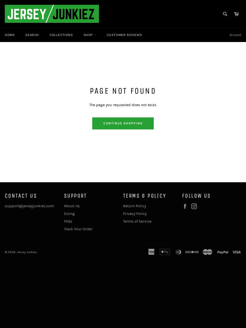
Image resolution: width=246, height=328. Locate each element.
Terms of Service (137, 221)
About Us (72, 206)
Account (235, 35)
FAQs (68, 221)
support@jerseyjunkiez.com (29, 206)
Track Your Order (78, 229)
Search (32, 35)
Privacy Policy (135, 213)
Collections (61, 35)
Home (10, 35)
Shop (89, 35)
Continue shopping (122, 123)
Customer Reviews (124, 35)
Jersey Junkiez (27, 252)
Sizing (69, 213)
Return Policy (134, 206)
